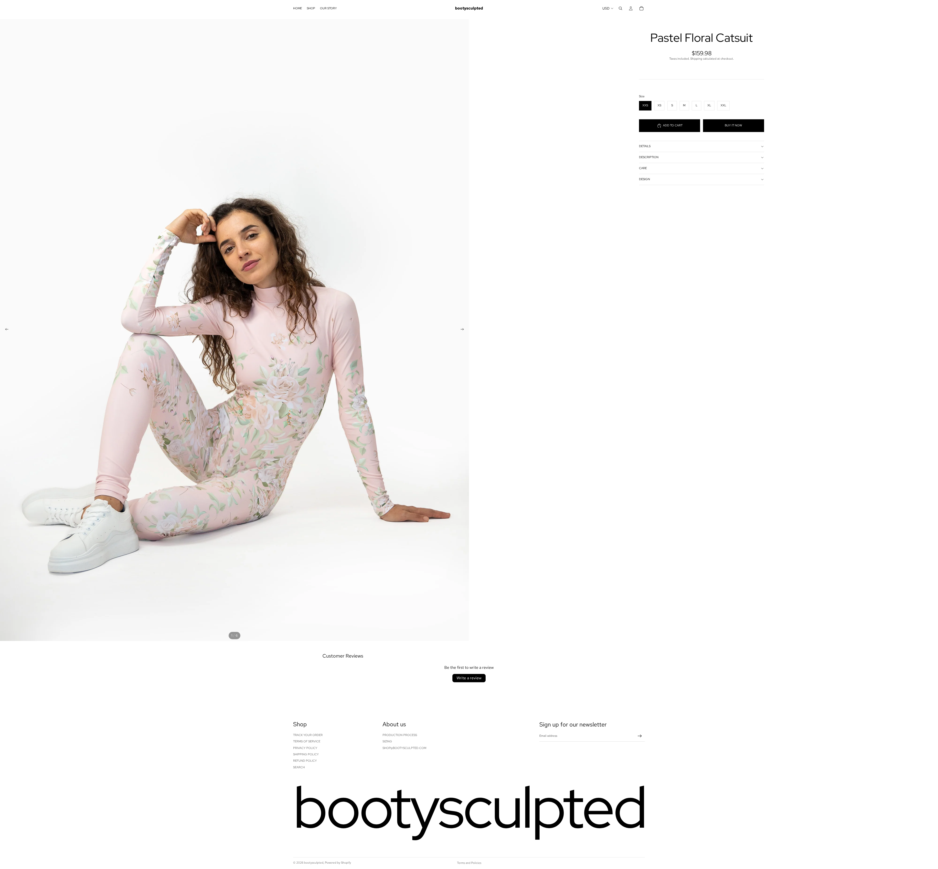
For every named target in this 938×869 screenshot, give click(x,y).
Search (299, 767)
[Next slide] (463, 330)
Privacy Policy (305, 748)
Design (644, 179)
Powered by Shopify (338, 863)
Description (649, 157)
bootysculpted (313, 863)
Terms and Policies (469, 863)
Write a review (469, 678)
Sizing (387, 741)
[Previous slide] (5, 330)
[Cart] (641, 8)
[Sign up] (640, 736)
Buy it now (733, 125)
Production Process (400, 735)
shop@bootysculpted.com (404, 748)
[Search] (620, 8)
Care (643, 168)
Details (644, 146)
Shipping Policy (306, 754)
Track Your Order (308, 735)
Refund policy (305, 761)
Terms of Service (306, 741)
